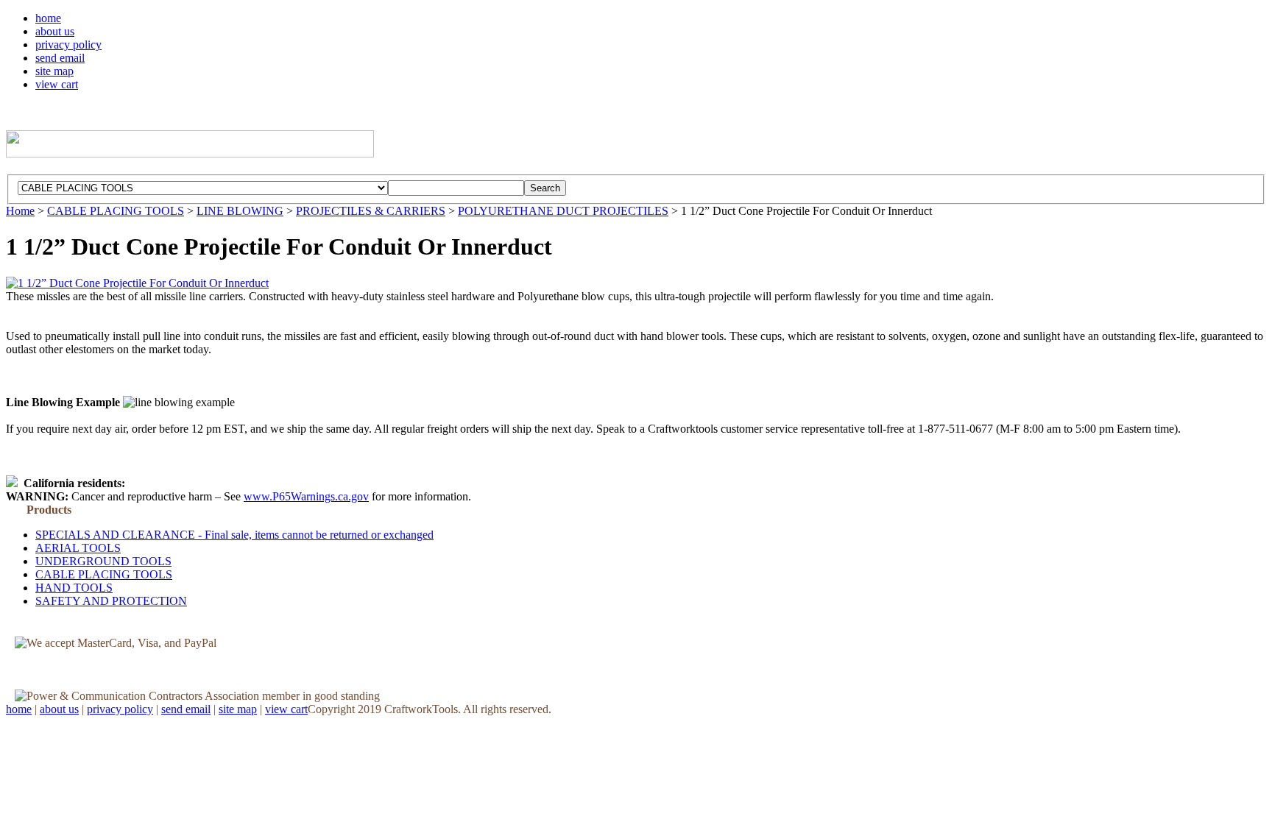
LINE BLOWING (240, 211)
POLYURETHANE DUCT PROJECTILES (563, 211)
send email (60, 58)
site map (54, 71)
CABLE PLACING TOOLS (115, 211)
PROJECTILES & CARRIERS (370, 211)
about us (54, 31)
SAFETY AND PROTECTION (111, 601)
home (48, 18)
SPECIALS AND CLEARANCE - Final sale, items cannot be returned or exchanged (234, 534)
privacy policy (68, 44)
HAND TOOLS (74, 587)
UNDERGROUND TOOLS (103, 561)
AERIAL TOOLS (78, 548)
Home (20, 211)
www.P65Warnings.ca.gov (306, 496)
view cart (56, 84)
